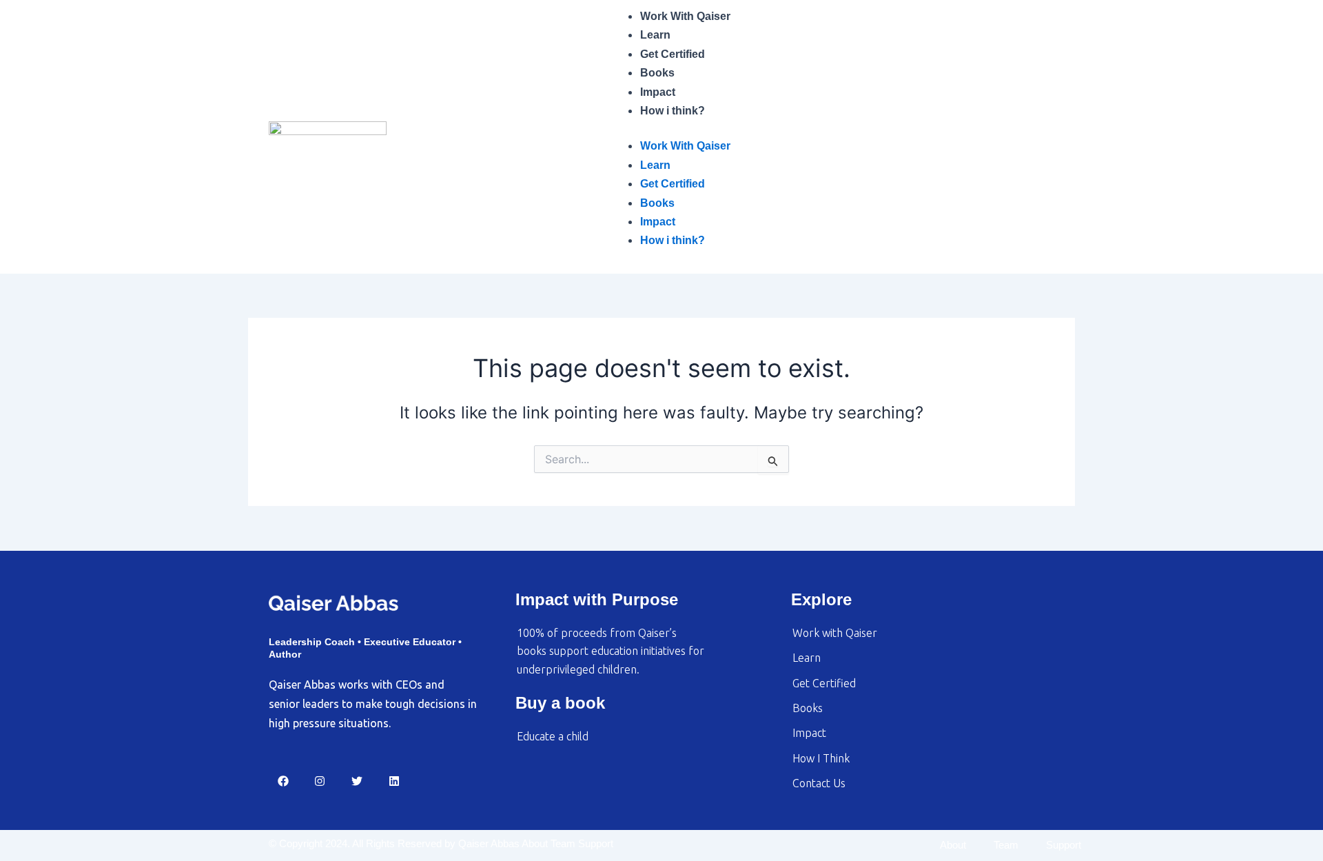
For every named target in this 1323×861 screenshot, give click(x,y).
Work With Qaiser (685, 16)
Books (657, 73)
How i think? (672, 111)
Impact (657, 92)
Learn (655, 35)
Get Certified (672, 54)
